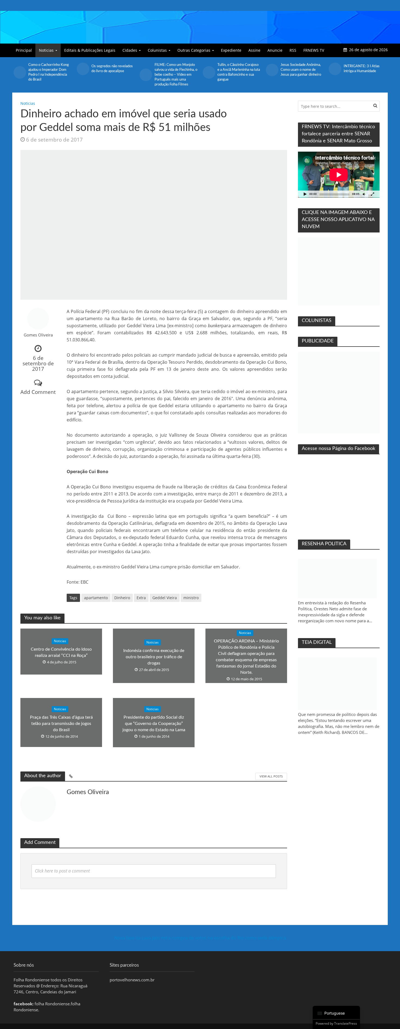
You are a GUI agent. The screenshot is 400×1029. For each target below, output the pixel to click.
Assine (254, 50)
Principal (24, 50)
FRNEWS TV (313, 50)
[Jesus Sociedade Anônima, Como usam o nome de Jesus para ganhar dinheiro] (272, 70)
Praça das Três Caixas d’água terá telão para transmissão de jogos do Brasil (61, 723)
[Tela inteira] (372, 194)
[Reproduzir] (305, 194)
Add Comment (38, 391)
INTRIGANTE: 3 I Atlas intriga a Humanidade (362, 69)
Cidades (129, 50)
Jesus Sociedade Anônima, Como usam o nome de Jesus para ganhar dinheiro (301, 69)
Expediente (231, 50)
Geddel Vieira (164, 597)
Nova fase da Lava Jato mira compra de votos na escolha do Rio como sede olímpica (200, 938)
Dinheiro (122, 597)
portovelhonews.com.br (132, 979)
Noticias (46, 50)
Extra (141, 597)
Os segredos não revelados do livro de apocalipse (112, 69)
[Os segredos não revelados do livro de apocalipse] (83, 69)
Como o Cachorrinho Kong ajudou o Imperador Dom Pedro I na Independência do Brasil (48, 72)
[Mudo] (363, 194)
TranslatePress (345, 1023)
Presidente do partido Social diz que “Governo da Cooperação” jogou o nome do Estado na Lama (153, 723)
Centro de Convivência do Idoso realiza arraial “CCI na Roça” (61, 652)
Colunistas (157, 50)
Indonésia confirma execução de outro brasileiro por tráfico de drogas (153, 656)
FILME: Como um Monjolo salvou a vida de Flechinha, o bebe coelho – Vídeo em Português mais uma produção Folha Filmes (176, 74)
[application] (339, 175)
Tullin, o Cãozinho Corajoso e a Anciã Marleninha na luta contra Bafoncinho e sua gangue (238, 72)
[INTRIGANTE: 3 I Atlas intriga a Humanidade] (335, 69)
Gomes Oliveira (38, 335)
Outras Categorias (193, 50)
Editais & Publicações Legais (89, 50)
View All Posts (271, 776)
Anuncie (274, 50)
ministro (191, 597)
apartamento (96, 597)
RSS (293, 50)
